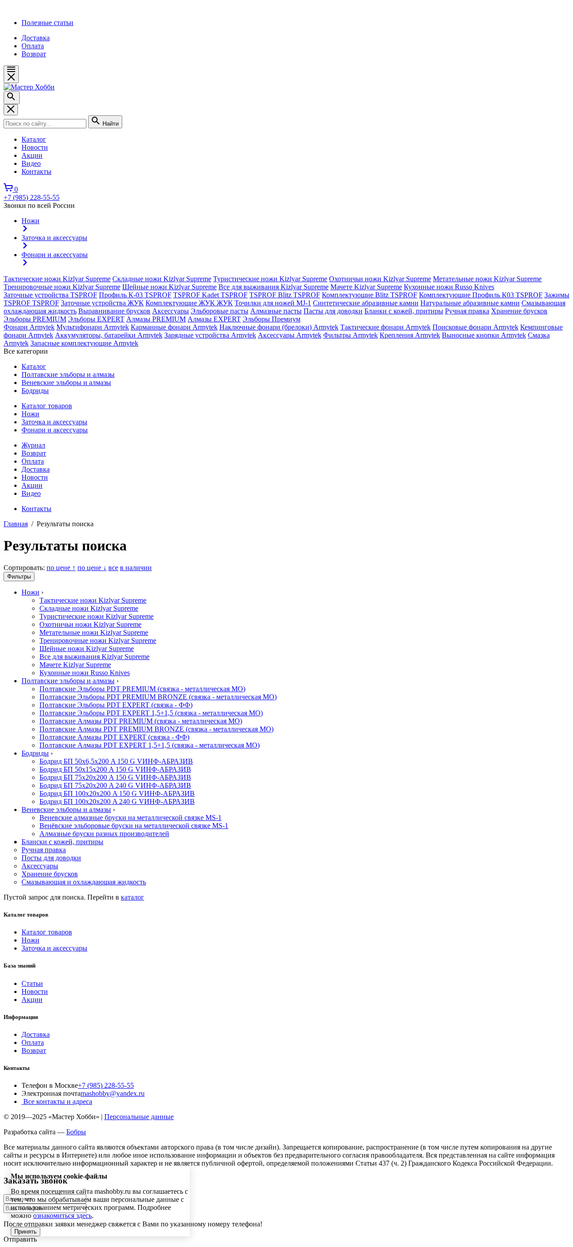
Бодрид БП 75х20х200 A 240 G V (115, 785)
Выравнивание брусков (114, 311)
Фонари (29, 327)
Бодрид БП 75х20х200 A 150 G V (115, 777)
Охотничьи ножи (380, 279)
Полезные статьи (47, 22)
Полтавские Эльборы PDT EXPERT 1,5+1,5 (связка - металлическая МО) (151, 713)
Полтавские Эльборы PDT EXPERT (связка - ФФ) (115, 705)
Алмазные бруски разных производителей (104, 833)
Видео (31, 493)
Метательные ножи (487, 279)
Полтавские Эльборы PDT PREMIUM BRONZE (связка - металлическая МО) (158, 697)
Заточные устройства (50, 295)
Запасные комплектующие (84, 343)
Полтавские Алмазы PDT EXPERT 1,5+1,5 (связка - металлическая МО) (149, 745)
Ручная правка (467, 311)
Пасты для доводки (333, 311)
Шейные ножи (169, 287)
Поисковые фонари (475, 327)
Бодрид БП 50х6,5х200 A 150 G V (116, 761)
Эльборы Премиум (271, 319)
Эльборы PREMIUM (35, 319)
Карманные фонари (174, 327)
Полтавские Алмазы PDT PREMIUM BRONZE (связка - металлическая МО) (156, 729)
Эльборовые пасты (219, 311)
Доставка (35, 38)
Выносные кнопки (484, 335)
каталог (132, 897)
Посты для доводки (51, 858)
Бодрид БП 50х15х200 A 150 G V (115, 769)
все (113, 567)
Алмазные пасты (276, 311)
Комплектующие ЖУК (189, 303)
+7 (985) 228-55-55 (32, 197)
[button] (11, 74)
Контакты (36, 508)
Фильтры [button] (19, 576)
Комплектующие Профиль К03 (481, 295)
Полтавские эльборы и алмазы (68, 374)
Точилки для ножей (273, 303)
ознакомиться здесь (62, 1215)
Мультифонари (92, 327)
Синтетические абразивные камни (366, 303)
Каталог (33, 366)
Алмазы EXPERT (214, 319)
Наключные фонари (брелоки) (278, 327)
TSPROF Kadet (210, 295)
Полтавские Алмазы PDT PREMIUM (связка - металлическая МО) (140, 721)
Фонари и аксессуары (54, 430)
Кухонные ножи (449, 287)
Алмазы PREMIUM (156, 319)
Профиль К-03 (135, 295)
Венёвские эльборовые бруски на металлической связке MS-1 (133, 825)
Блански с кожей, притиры (62, 841)
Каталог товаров (46, 406)
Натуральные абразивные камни (470, 303)
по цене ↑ (61, 567)
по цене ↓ (92, 567)
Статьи (32, 983)
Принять (25, 1231)
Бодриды (35, 390)
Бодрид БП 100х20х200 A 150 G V (117, 793)
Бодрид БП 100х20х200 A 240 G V (117, 801)
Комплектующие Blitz (369, 295)
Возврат (33, 54)
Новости (34, 477)
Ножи (30, 414)
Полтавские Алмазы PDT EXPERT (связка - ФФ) (114, 737)
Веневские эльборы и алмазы (66, 382)
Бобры (76, 1132)
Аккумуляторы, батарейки (108, 335)
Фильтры (350, 335)
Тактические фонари (385, 327)
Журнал (33, 445)
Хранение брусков (519, 311)
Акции (32, 485)
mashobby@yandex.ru (113, 1093)
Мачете (366, 287)
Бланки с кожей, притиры (403, 311)
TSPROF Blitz (284, 295)
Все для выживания (273, 287)
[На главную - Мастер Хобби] (29, 87)
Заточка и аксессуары (54, 422)
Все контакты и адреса (56, 1101)
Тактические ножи (57, 279)
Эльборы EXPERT (96, 319)
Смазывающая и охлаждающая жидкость (83, 882)
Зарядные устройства (210, 335)
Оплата (32, 46)
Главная (16, 524)
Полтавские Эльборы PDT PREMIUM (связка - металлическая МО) (142, 689)
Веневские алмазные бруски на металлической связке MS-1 (130, 817)
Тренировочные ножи (62, 287)
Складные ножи (161, 279)
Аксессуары (170, 311)
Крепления (410, 335)
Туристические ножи (270, 279)
